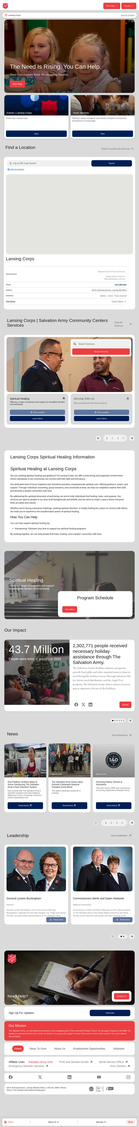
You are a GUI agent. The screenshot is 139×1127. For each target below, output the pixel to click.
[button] (98, 438)
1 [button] (107, 438)
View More (69, 609)
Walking (103, 296)
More (130, 1122)
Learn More (37, 418)
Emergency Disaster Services (29, 1066)
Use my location (15, 169)
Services (101, 1122)
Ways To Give (38, 1048)
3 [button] (118, 438)
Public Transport (120, 296)
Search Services (101, 351)
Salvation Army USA (40, 1061)
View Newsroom (122, 735)
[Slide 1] (112, 721)
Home (18, 1048)
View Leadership (121, 835)
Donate (127, 6)
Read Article (25, 806)
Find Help (110, 6)
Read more (56, 920)
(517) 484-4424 (121, 285)
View (36, 134)
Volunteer (119, 1048)
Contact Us (121, 996)
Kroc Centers (120, 1066)
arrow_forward (132, 822)
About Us (53, 1122)
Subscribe (110, 1013)
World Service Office (113, 1062)
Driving (110, 296)
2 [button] (112, 438)
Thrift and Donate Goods (76, 1062)
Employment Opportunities (89, 1048)
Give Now (17, 84)
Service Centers (128, 15)
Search (112, 163)
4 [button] (123, 438)
